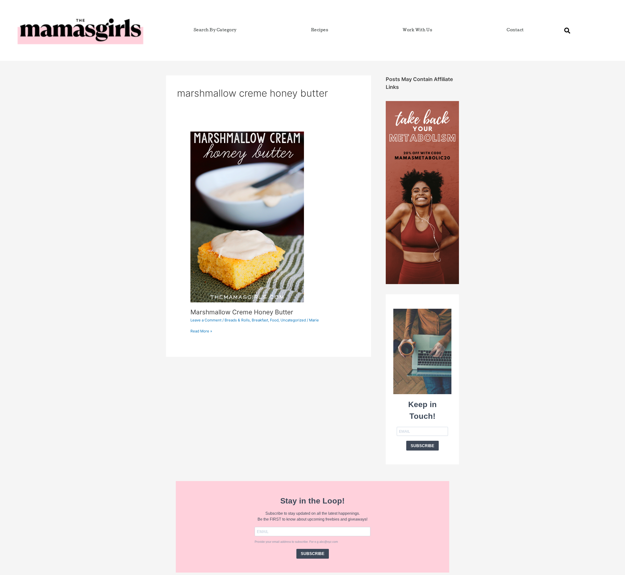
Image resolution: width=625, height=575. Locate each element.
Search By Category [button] (215, 30)
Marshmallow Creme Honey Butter (241, 312)
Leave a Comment (205, 320)
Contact (515, 30)
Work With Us (417, 30)
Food (274, 320)
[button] (567, 30)
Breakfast (260, 320)
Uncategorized (293, 320)
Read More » (201, 330)
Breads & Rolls (237, 320)
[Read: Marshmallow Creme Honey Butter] (247, 216)
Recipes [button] (319, 30)
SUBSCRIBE (422, 446)
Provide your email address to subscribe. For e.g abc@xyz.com (296, 542)
